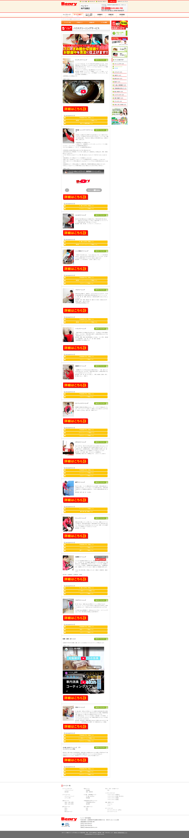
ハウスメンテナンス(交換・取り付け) (115, 796)
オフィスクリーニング (112, 811)
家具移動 (88, 797)
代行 (108, 790)
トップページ (63, 19)
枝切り (66, 809)
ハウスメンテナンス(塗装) (113, 799)
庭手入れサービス (68, 811)
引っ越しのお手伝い (90, 796)
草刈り (66, 808)
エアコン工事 (67, 797)
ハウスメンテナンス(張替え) (113, 794)
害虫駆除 (88, 790)
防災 (87, 808)
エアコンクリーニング (69, 796)
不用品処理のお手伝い (91, 802)
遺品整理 (88, 803)
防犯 (87, 809)
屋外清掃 (116, 68)
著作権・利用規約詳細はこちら (120, 832)
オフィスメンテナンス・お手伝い (114, 809)
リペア (108, 805)
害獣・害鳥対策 (89, 791)
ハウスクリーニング (118, 66)
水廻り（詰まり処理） (69, 803)
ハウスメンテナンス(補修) (113, 797)
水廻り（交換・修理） (69, 802)
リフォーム (109, 803)
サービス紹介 (69, 19)
